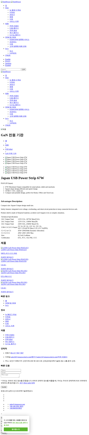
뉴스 (11, 51)
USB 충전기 (14, 28)
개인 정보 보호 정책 (27, 383)
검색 (23, 69)
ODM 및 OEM (10, 303)
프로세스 (13, 42)
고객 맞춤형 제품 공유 (18, 46)
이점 (11, 19)
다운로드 (13, 53)
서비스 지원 (14, 21)
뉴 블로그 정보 (15, 10)
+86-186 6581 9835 (16, 406)
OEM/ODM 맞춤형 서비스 (19, 39)
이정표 (12, 12)
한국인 (7, 61)
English (7, 59)
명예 (11, 17)
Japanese (8, 63)
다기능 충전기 (15, 35)
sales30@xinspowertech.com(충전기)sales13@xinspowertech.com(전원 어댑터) (39, 357)
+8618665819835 (16, 408)
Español (8, 65)
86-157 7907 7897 (17, 353)
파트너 (12, 15)
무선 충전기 (14, 33)
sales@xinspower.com (17, 404)
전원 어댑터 (14, 26)
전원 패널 (13, 30)
